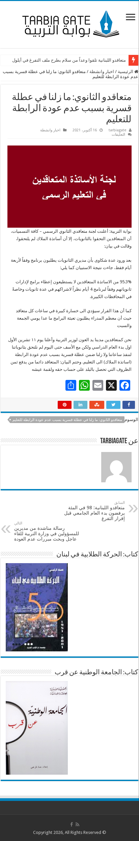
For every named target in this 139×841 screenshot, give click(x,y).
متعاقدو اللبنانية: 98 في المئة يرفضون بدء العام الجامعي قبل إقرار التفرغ (94, 510)
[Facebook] (72, 824)
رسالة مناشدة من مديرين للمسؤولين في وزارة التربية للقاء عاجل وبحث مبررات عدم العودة (46, 531)
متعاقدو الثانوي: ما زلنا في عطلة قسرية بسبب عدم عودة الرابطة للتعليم (67, 420)
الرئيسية (126, 71)
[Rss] (77, 824)
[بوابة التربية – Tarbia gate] (69, 23)
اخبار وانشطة (101, 71)
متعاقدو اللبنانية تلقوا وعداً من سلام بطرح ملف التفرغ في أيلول (69, 60)
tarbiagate (117, 130)
